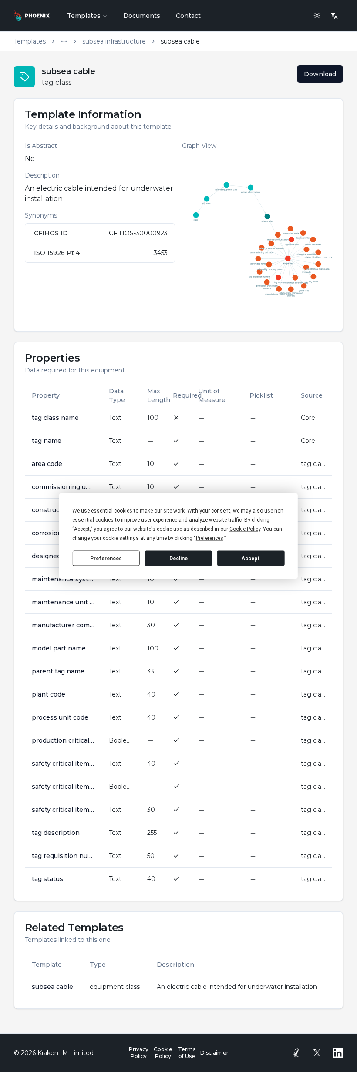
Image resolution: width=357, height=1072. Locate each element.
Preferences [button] (209, 538)
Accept (251, 558)
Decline (178, 558)
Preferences (106, 558)
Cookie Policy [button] (244, 529)
